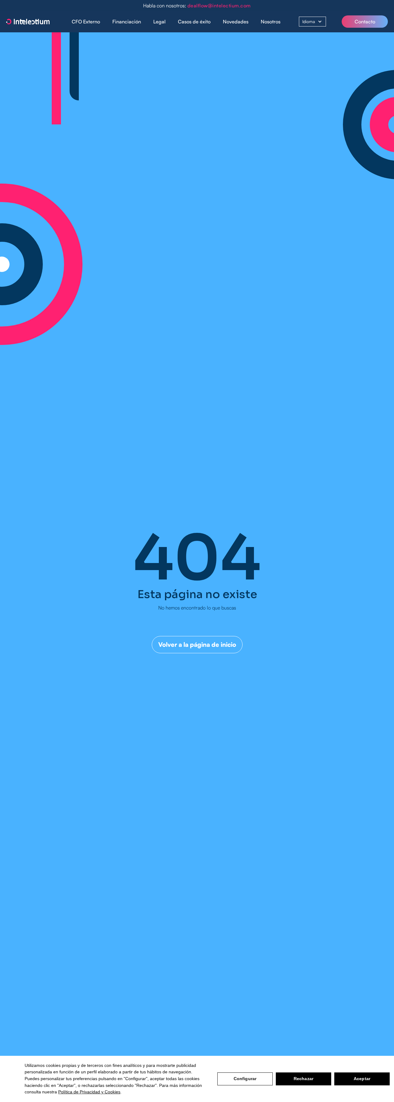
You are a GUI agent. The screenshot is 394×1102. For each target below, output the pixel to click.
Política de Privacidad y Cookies (89, 1091)
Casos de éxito (194, 21)
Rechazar (303, 1078)
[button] (126, 21)
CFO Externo (86, 21)
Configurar (245, 1078)
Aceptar (362, 1078)
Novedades (235, 21)
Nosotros (270, 21)
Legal (159, 21)
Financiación (126, 21)
